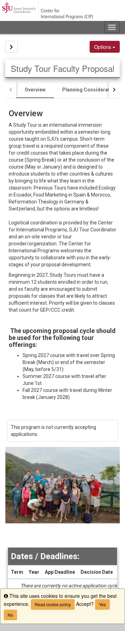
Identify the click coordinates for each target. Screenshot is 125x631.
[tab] (35, 89)
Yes (102, 604)
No (10, 615)
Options (103, 46)
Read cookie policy (53, 604)
